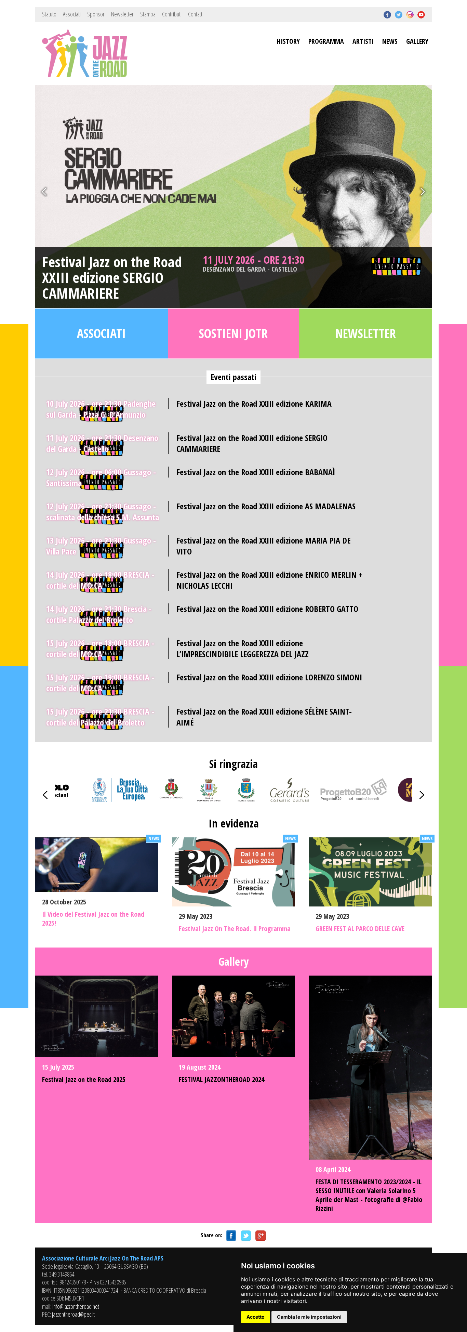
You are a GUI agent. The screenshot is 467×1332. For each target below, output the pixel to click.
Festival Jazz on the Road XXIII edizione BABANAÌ (255, 472)
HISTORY (288, 41)
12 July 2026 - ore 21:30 (102, 511)
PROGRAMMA (326, 41)
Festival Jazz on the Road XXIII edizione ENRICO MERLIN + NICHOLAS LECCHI (269, 579)
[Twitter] (245, 1235)
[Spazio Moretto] (409, 799)
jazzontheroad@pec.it (73, 1314)
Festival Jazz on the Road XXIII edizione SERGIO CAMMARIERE (112, 277)
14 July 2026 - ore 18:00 (100, 580)
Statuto (49, 14)
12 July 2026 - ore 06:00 (101, 477)
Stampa (148, 14)
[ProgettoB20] (353, 799)
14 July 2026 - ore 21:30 (98, 614)
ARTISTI (363, 41)
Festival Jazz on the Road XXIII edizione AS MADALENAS (266, 506)
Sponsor (96, 14)
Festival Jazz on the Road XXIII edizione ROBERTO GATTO (267, 608)
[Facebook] (230, 1235)
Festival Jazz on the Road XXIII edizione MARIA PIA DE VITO (263, 545)
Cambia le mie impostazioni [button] (309, 1317)
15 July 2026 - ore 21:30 (100, 717)
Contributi (172, 14)
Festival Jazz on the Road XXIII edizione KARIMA (254, 403)
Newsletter (122, 14)
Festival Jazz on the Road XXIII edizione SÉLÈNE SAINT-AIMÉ (264, 716)
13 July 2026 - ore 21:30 (101, 546)
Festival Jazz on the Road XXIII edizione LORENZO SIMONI (269, 677)
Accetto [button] (255, 1317)
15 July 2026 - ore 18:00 (100, 648)
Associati (72, 14)
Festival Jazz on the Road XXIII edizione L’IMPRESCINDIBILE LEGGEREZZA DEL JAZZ (242, 648)
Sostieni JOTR (233, 333)
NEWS (390, 41)
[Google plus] (259, 1235)
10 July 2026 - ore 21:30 (101, 409)
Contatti (195, 14)
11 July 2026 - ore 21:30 (253, 263)
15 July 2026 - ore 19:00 (100, 682)
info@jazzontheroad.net (75, 1306)
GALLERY (417, 41)
